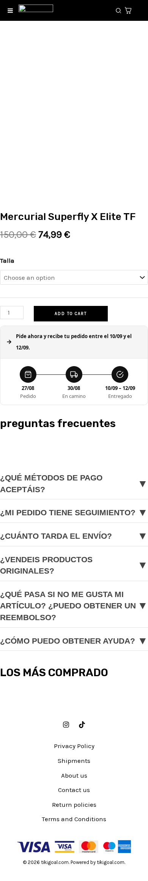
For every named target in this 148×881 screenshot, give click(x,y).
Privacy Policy (74, 746)
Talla (7, 260)
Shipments (74, 760)
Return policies (74, 804)
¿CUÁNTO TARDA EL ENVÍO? (74, 536)
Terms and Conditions (74, 819)
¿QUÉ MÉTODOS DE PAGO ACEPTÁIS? (74, 483)
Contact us (74, 790)
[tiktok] (82, 724)
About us (74, 775)
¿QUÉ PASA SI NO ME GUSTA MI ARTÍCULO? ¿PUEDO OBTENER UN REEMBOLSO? (74, 606)
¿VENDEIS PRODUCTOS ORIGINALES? (74, 565)
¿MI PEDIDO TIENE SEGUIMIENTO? (74, 512)
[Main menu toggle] (10, 10)
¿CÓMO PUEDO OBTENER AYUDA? (74, 641)
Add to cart (71, 313)
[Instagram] (66, 724)
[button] (118, 11)
